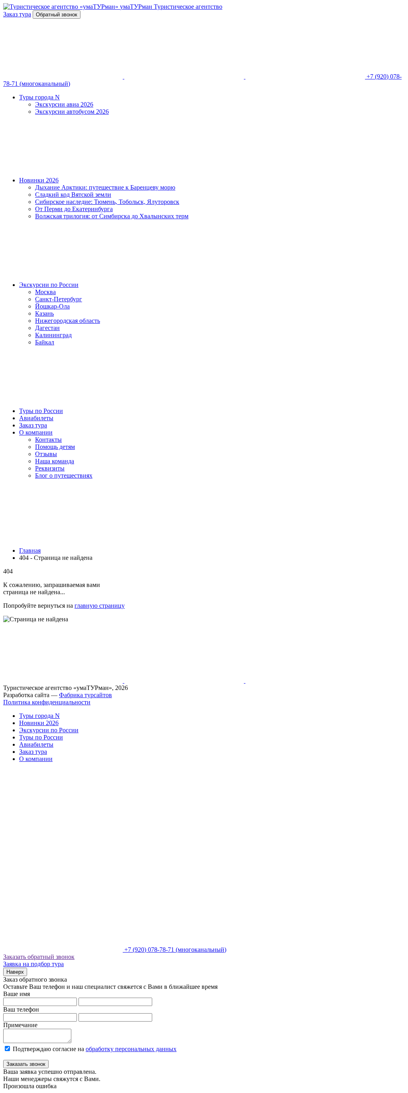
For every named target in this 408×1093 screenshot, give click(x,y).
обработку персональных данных (131, 1049)
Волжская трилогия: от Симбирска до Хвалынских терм (111, 216)
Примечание (20, 1025)
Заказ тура (33, 425)
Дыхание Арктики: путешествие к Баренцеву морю (105, 187)
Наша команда (54, 461)
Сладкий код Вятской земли (73, 194)
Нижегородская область (67, 320)
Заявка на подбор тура (33, 964)
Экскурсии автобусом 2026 (72, 111)
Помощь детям (55, 446)
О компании (36, 432)
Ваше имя (16, 993)
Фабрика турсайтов (85, 695)
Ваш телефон (21, 1009)
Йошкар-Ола (52, 306)
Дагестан (47, 327)
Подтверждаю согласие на (95, 1049)
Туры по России (41, 410)
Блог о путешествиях (63, 475)
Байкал (44, 342)
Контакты (48, 439)
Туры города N (39, 97)
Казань (44, 313)
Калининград (53, 335)
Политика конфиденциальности (46, 702)
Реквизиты (50, 468)
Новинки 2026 (39, 180)
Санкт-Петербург (58, 299)
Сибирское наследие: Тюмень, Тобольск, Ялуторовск (107, 201)
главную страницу (100, 605)
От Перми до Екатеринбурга (74, 209)
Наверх (15, 972)
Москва (45, 292)
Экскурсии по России (48, 284)
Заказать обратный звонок (39, 956)
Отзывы (46, 454)
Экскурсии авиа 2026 (64, 104)
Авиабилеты (36, 418)
